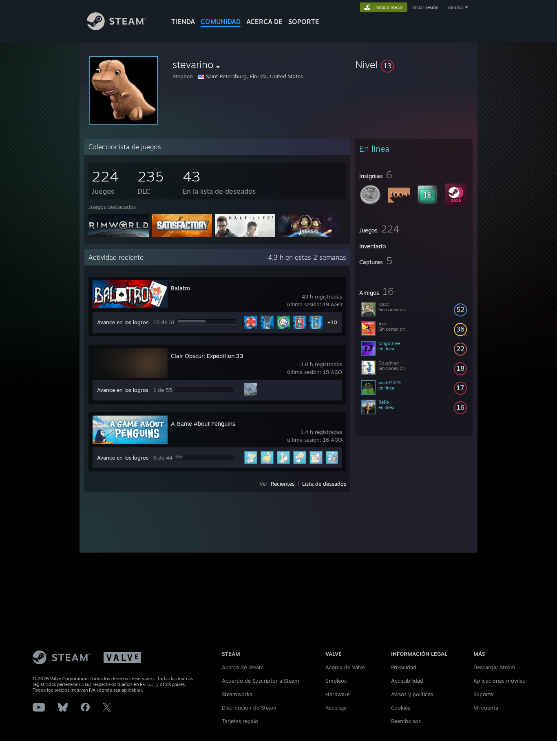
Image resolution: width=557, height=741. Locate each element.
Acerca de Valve (345, 667)
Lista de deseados (324, 483)
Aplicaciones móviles (499, 680)
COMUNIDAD (221, 22)
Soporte (483, 694)
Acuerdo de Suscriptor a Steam (260, 680)
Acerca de (264, 22)
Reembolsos (406, 721)
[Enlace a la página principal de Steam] (116, 27)
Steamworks (237, 694)
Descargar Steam (494, 667)
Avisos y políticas (412, 694)
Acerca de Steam (243, 667)
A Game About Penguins (203, 423)
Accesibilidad (407, 680)
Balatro (180, 288)
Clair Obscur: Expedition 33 (207, 355)
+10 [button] (332, 322)
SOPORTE (303, 22)
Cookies (400, 707)
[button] (414, 64)
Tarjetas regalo (240, 721)
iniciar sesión (424, 7)
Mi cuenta (485, 707)
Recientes (282, 483)
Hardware (337, 694)
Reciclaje (336, 707)
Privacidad (403, 667)
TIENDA (183, 22)
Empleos (336, 680)
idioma (455, 7)
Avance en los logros (122, 322)
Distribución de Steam (249, 707)
